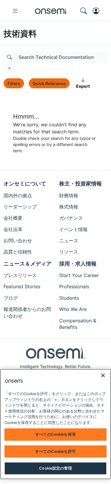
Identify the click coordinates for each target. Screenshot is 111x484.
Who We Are (73, 309)
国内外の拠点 (18, 195)
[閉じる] (103, 375)
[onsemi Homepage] (51, 11)
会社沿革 (13, 229)
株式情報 (68, 207)
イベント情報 (73, 229)
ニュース (68, 240)
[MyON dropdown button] (97, 11)
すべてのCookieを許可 (55, 451)
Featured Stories (22, 286)
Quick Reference (49, 83)
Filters (13, 83)
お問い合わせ (18, 240)
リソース (68, 252)
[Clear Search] (9, 68)
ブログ (11, 298)
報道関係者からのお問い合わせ (27, 312)
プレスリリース (20, 275)
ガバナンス (71, 218)
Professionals (74, 286)
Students (69, 298)
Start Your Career (79, 275)
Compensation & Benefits (77, 324)
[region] (55, 424)
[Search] (9, 57)
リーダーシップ (20, 207)
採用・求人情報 (77, 264)
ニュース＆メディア (28, 264)
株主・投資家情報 (80, 183)
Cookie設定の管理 (55, 468)
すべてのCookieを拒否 (55, 434)
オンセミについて (25, 183)
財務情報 (68, 195)
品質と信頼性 (18, 252)
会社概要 (13, 218)
